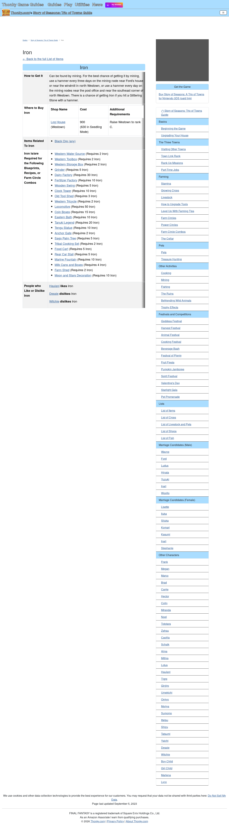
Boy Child (167, 761)
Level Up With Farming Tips (177, 211)
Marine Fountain (65, 259)
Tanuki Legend (64, 222)
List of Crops (168, 417)
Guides (54, 4)
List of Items (168, 410)
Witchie (54, 301)
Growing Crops (170, 190)
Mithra (164, 658)
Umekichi (166, 692)
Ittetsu (164, 720)
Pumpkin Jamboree (172, 369)
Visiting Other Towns (173, 149)
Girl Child (166, 768)
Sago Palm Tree (65, 238)
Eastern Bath (63, 217)
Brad (164, 582)
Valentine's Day (170, 383)
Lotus (164, 665)
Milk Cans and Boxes (69, 264)
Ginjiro (165, 686)
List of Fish (167, 438)
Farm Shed (62, 270)
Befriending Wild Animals (176, 300)
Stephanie (167, 548)
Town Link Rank (170, 156)
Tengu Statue (63, 227)
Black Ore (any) (65, 141)
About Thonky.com (137, 821)
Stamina (166, 183)
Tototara (166, 624)
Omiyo (165, 699)
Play (68, 4)
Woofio (165, 493)
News (97, 4)
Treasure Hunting (171, 259)
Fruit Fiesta (167, 362)
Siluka (165, 520)
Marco (164, 576)
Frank (164, 562)
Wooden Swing (65, 185)
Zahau (165, 631)
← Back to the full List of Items (43, 59)
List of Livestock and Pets (176, 424)
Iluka (164, 514)
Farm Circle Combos (173, 232)
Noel (164, 617)
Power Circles (169, 225)
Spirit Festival (169, 376)
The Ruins (167, 293)
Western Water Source (70, 153)
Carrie (164, 589)
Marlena (166, 775)
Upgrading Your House (174, 135)
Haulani (54, 286)
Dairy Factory (63, 174)
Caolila (165, 637)
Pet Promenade (170, 397)
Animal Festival (170, 335)
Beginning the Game (173, 128)
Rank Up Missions (172, 163)
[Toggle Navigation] (223, 12)
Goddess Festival (171, 321)
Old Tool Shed (64, 196)
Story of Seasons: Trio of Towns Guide (62, 12)
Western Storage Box (69, 164)
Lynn (164, 782)
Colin (164, 603)
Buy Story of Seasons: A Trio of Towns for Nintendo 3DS (181, 96)
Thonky (23, 4)
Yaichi (164, 741)
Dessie (54, 293)
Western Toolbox (66, 159)
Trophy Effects (169, 307)
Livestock (166, 197)
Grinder (60, 169)
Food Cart (61, 248)
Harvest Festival (170, 328)
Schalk (165, 644)
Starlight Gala (169, 390)
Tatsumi (165, 734)
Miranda (166, 610)
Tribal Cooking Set (67, 243)
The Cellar (167, 238)
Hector (165, 596)
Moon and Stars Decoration (73, 275)
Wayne (165, 452)
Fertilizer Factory (66, 180)
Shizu (164, 727)
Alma (164, 651)
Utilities (82, 4)
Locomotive (62, 206)
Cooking (166, 273)
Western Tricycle (66, 201)
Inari (163, 486)
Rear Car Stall (64, 254)
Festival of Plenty (171, 355)
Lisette (165, 507)
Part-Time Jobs (170, 170)
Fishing (165, 287)
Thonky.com (20, 12)
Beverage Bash (170, 349)
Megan (165, 569)
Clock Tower (63, 190)
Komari (165, 527)
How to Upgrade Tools (174, 204)
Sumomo (166, 713)
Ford (164, 459)
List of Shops (169, 431)
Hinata (165, 472)
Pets (163, 252)
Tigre (164, 679)
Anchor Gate (63, 233)
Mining (165, 280)
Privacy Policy (115, 821)
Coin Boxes (62, 212)
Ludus (164, 465)
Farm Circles (168, 218)
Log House (58, 122)
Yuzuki (165, 479)
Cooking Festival (171, 342)
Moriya (165, 706)
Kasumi (165, 534)
